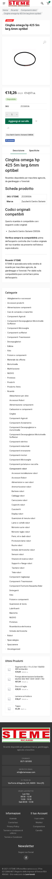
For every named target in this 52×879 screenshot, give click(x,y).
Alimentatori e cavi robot (23, 482)
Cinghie (12, 414)
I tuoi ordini (39, 818)
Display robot (17, 514)
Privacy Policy (13, 826)
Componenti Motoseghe (18, 328)
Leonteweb (30, 874)
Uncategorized (13, 649)
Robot (10, 635)
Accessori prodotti (15, 303)
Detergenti (14, 590)
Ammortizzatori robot (21, 487)
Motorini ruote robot (21, 527)
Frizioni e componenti (16, 355)
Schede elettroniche (18, 631)
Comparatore (39, 826)
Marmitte (13, 613)
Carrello (39, 830)
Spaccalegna (13, 640)
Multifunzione (13, 369)
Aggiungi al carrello (18, 121)
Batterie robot (18, 491)
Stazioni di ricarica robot (22, 559)
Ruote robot (17, 545)
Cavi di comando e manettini (20, 312)
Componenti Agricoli (16, 316)
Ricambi (14, 10)
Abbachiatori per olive (19, 396)
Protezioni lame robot (21, 541)
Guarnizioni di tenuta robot (23, 518)
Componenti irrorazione (19, 451)
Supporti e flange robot (22, 563)
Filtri (9, 351)
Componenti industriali (19, 446)
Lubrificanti (14, 608)
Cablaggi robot (18, 496)
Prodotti (11, 382)
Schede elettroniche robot (23, 550)
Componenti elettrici (18, 441)
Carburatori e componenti (20, 409)
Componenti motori (18, 455)
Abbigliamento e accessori (19, 298)
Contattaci (13, 822)
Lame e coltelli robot (21, 523)
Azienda (13, 818)
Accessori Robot (16, 400)
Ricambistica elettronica (20, 626)
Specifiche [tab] (34, 150)
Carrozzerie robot (19, 500)
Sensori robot (18, 554)
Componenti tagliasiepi (19, 577)
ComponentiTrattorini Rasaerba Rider (25, 586)
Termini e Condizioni (13, 837)
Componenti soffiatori (17, 332)
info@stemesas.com (26, 772)
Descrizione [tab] (18, 150)
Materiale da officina (16, 360)
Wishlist (39, 822)
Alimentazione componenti (19, 307)
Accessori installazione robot (25, 473)
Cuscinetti (16, 509)
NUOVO (10, 373)
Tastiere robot (18, 568)
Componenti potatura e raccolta (23, 464)
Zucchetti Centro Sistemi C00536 (19, 135)
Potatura (11, 378)
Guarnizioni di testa (18, 604)
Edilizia (10, 346)
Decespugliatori (14, 342)
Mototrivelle (12, 364)
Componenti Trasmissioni (18, 337)
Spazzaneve (12, 644)
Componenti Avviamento (20, 423)
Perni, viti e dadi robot (21, 536)
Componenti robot (29, 10)
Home (5, 10)
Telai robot (16, 572)
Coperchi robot (18, 505)
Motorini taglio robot (21, 532)
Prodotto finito (14, 387)
